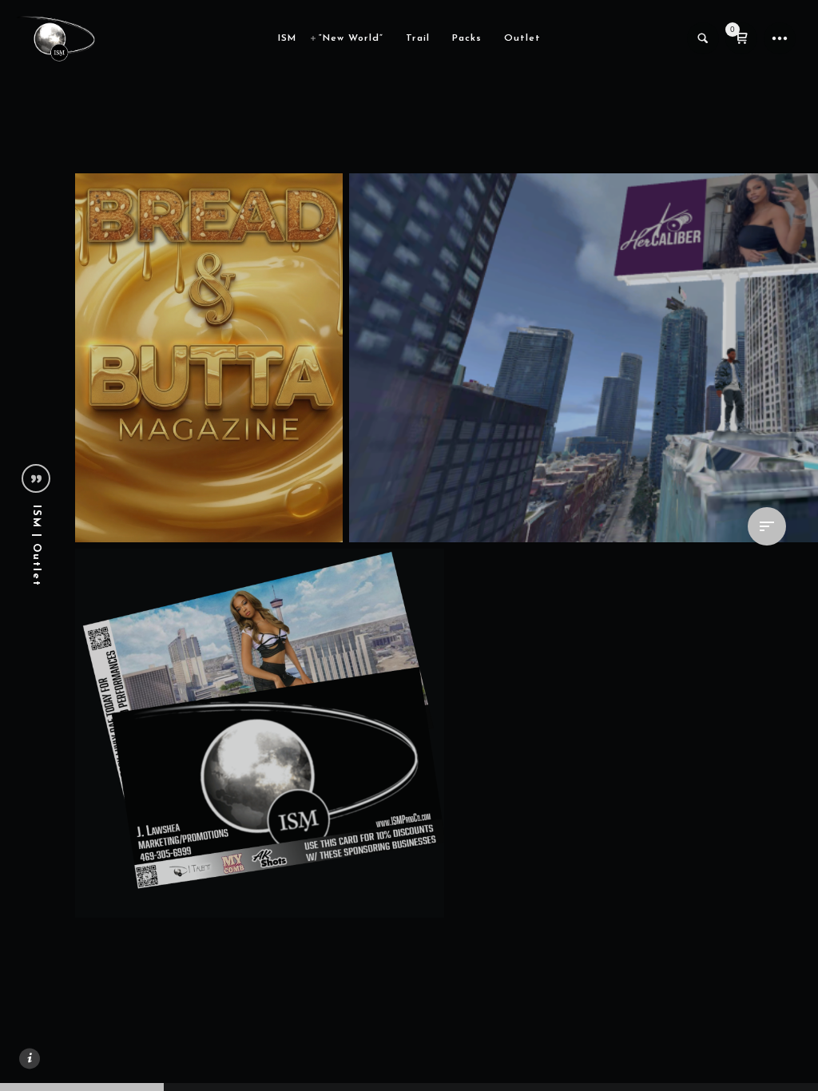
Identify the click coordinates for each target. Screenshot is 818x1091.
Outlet (522, 38)
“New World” (351, 38)
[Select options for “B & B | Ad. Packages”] (309, 508)
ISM (287, 38)
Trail (418, 38)
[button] (410, 884)
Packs (467, 38)
